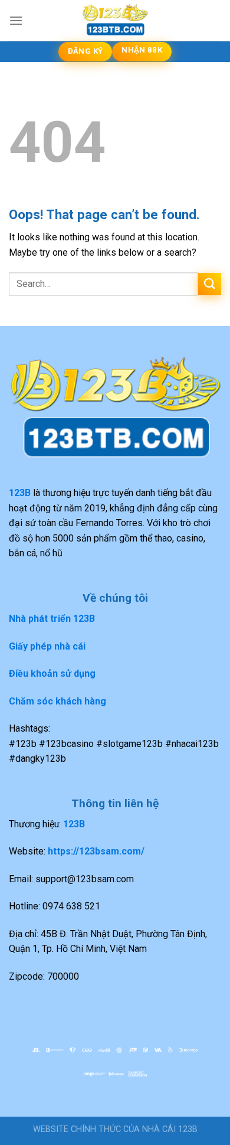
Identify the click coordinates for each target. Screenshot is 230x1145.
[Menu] (16, 20)
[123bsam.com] (115, 20)
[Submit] (209, 284)
